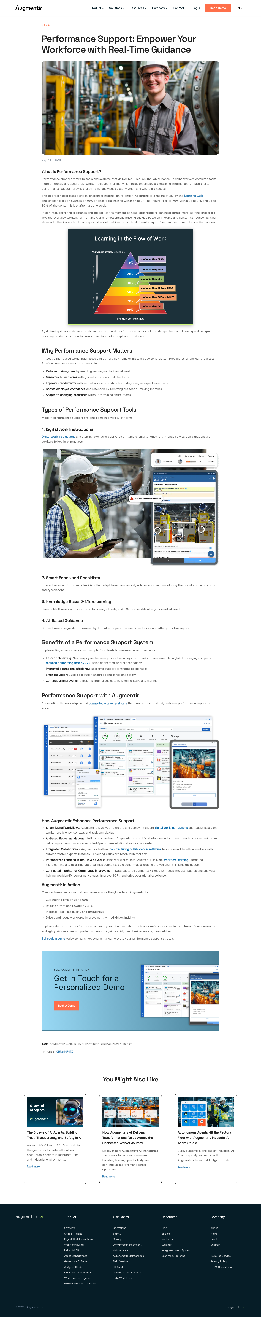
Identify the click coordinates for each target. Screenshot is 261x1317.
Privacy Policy (219, 1261)
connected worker (63, 1044)
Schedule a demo (53, 938)
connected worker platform (108, 703)
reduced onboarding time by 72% (68, 663)
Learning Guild (193, 196)
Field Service (120, 1261)
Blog (46, 24)
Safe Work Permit (123, 1278)
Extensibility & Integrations (80, 1283)
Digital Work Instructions (78, 1239)
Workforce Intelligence (77, 1278)
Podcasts (167, 1239)
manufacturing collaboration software (135, 849)
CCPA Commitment (222, 1267)
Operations (119, 1227)
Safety (117, 1233)
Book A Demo (66, 1005)
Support (215, 1244)
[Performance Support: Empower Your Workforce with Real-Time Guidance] (130, 108)
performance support (116, 1044)
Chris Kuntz (64, 1051)
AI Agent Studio (73, 1267)
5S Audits (118, 1267)
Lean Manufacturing (173, 1255)
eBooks (166, 1233)
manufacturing (88, 1044)
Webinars (167, 1244)
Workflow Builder (74, 1244)
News (214, 1233)
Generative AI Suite (75, 1261)
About (214, 1227)
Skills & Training (73, 1233)
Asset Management (75, 1255)
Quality (117, 1239)
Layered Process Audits (127, 1272)
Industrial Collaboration (78, 1272)
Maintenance (120, 1250)
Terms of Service (221, 1255)
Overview (69, 1227)
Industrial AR (71, 1250)
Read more (33, 1166)
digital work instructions (171, 827)
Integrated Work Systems (177, 1250)
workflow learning (176, 860)
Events (215, 1239)
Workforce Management (127, 1244)
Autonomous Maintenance (128, 1255)
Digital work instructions (58, 436)
